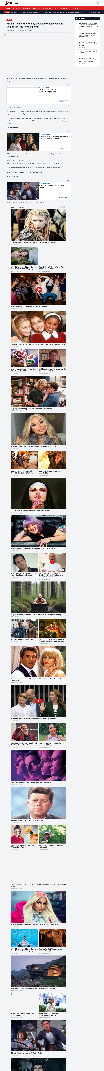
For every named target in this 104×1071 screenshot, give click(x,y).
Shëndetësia (47, 8)
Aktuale (16, 8)
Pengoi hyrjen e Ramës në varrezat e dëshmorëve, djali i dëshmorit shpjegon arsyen (87, 60)
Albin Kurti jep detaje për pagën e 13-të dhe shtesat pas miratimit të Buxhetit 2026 (88, 44)
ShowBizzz (74, 8)
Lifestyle (36, 8)
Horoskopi (63, 8)
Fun (56, 8)
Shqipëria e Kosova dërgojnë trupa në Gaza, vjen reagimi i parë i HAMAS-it (87, 35)
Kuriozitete (26, 8)
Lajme (8, 8)
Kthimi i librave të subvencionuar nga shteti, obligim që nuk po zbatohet (51, 12)
